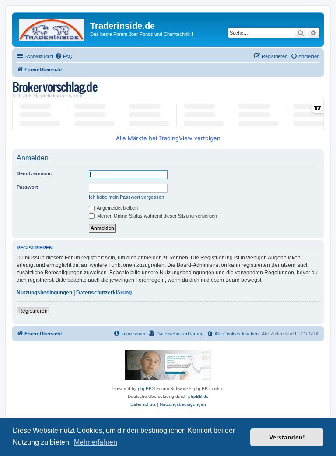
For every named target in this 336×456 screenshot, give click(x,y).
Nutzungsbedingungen (44, 293)
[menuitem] (64, 56)
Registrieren (33, 311)
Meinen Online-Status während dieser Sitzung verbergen (156, 215)
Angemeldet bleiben (117, 208)
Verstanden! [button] (287, 437)
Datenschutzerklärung (104, 293)
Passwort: (28, 187)
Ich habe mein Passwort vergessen (126, 197)
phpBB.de (198, 396)
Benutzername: (34, 173)
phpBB (145, 388)
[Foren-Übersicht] (52, 28)
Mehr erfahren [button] (95, 442)
